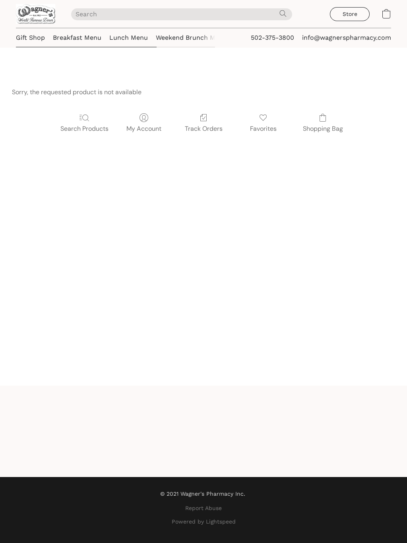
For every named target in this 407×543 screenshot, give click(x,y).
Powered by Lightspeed (204, 521)
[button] (35, 14)
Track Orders (204, 128)
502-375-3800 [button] (272, 37)
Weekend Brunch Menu (191, 37)
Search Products (84, 128)
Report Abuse (203, 508)
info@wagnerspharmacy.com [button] (346, 37)
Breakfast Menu (77, 37)
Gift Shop (30, 37)
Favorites (263, 128)
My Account (143, 128)
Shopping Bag (323, 128)
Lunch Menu (128, 37)
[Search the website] (283, 13)
